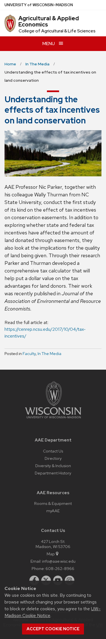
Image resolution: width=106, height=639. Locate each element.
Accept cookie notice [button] (53, 629)
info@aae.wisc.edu (58, 561)
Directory (53, 458)
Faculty (29, 353)
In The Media (49, 353)
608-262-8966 (60, 568)
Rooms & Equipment (53, 503)
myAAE (53, 510)
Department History (53, 473)
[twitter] (46, 580)
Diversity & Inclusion (53, 465)
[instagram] (69, 580)
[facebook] (34, 580)
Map (51, 553)
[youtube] (58, 580)
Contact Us (53, 451)
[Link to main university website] (53, 419)
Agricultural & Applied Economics (48, 21)
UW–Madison (39, 5)
